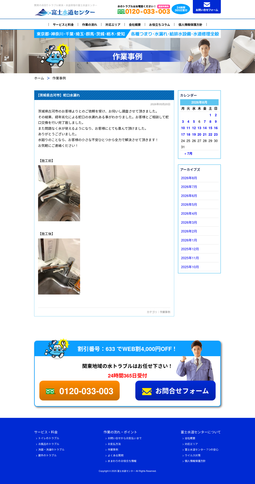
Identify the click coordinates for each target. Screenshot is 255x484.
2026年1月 (189, 240)
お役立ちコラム (159, 24)
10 (183, 127)
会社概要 (135, 24)
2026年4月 (189, 213)
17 (183, 134)
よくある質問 (115, 455)
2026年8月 (189, 177)
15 (210, 127)
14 (205, 127)
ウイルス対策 (192, 455)
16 (216, 127)
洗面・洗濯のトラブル (51, 449)
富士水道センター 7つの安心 (201, 449)
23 (216, 134)
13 (199, 127)
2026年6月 (189, 195)
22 (210, 134)
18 (188, 134)
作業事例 (165, 312)
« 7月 (188, 153)
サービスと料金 (63, 24)
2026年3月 (189, 222)
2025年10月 (190, 266)
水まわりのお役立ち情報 (122, 461)
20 (199, 134)
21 (205, 134)
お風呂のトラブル (48, 444)
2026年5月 (189, 204)
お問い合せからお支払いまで (125, 438)
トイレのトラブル (48, 438)
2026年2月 (189, 231)
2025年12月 (190, 248)
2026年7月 (189, 186)
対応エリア (112, 24)
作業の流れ (89, 24)
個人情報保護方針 (190, 24)
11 (188, 127)
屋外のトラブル (47, 455)
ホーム (39, 77)
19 (194, 134)
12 (194, 127)
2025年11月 (190, 257)
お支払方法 (114, 444)
